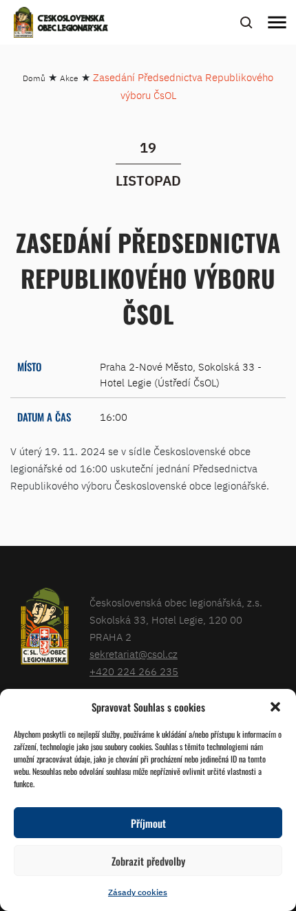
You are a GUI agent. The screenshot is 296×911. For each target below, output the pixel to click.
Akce (69, 78)
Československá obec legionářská (73, 24)
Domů (34, 78)
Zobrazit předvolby (148, 860)
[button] (275, 707)
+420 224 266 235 (133, 671)
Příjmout (148, 823)
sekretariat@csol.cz (133, 654)
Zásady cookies (137, 892)
